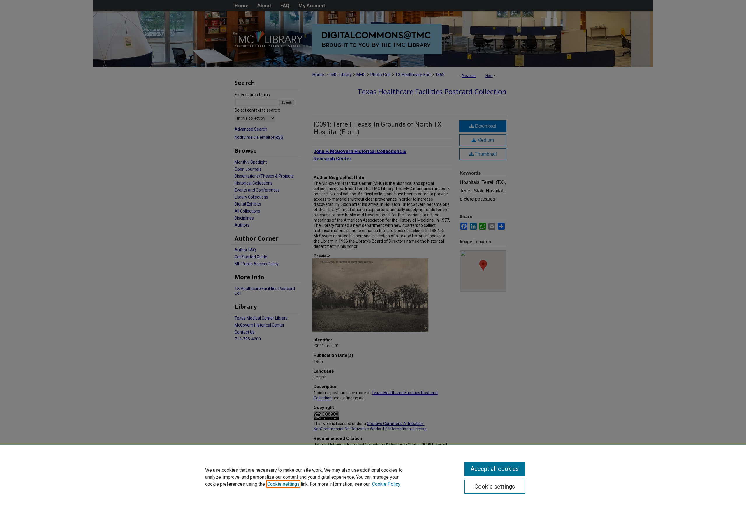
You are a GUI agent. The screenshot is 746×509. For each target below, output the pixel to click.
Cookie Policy (386, 484)
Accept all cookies (495, 468)
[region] (373, 477)
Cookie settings (283, 484)
